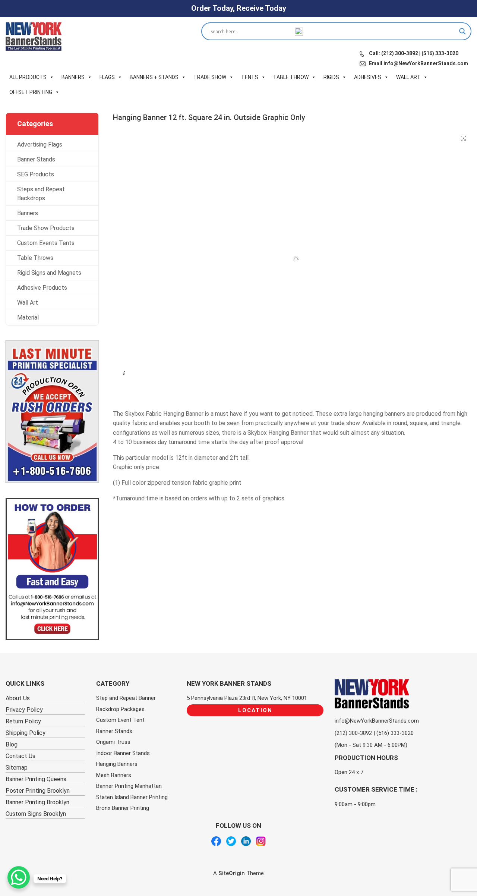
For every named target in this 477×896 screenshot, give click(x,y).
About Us (18, 698)
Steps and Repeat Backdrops (41, 194)
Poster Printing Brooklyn (38, 790)
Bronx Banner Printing (122, 808)
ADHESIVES (367, 77)
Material (28, 317)
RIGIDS (331, 77)
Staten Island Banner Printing (132, 797)
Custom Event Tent (120, 720)
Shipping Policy (25, 732)
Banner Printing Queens (36, 779)
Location (255, 710)
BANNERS (73, 77)
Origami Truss (113, 742)
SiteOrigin (231, 873)
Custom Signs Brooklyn (36, 813)
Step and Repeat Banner (126, 698)
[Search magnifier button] (462, 31)
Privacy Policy (24, 709)
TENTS (249, 77)
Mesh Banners (113, 775)
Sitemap (17, 767)
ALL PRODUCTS (28, 77)
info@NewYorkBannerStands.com (377, 720)
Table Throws (35, 257)
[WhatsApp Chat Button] (18, 877)
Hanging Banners (117, 764)
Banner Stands (36, 159)
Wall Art (27, 302)
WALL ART (408, 77)
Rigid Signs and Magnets (49, 272)
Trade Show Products (46, 228)
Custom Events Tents (46, 242)
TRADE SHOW (209, 77)
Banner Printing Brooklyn (37, 802)
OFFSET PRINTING (30, 92)
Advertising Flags (39, 144)
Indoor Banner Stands (123, 753)
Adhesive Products (42, 287)
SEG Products (35, 174)
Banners (27, 213)
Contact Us (20, 756)
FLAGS (107, 77)
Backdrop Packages (120, 709)
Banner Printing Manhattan (129, 786)
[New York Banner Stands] (33, 36)
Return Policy (23, 721)
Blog (12, 744)
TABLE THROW (291, 77)
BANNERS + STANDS (154, 77)
